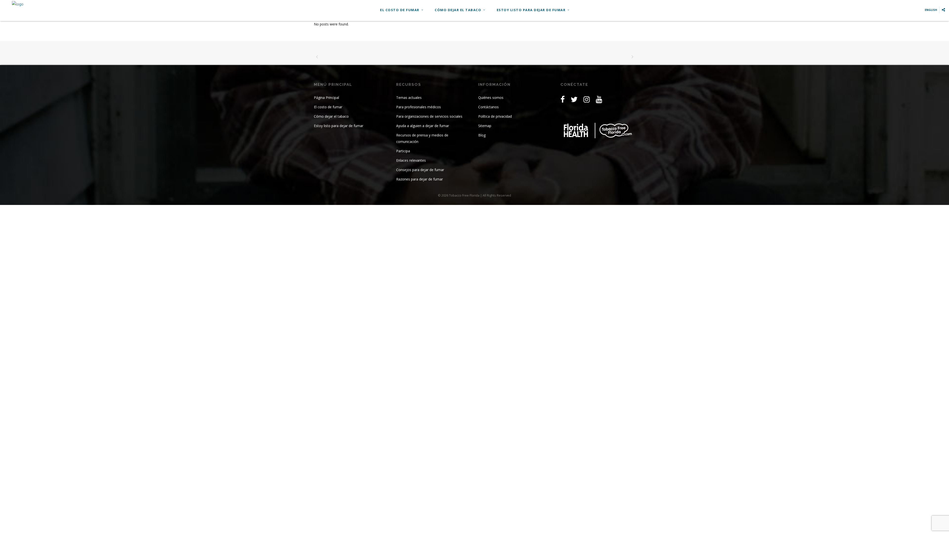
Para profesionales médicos (418, 107)
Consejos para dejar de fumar (420, 169)
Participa (403, 151)
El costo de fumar (328, 107)
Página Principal (326, 97)
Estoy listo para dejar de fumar (338, 125)
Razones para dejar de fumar (419, 179)
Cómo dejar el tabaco (331, 116)
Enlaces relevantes (411, 160)
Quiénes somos (490, 97)
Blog (482, 135)
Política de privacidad (495, 116)
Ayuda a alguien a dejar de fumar (422, 125)
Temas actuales (409, 97)
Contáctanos (488, 107)
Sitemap (484, 125)
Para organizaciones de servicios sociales (429, 116)
